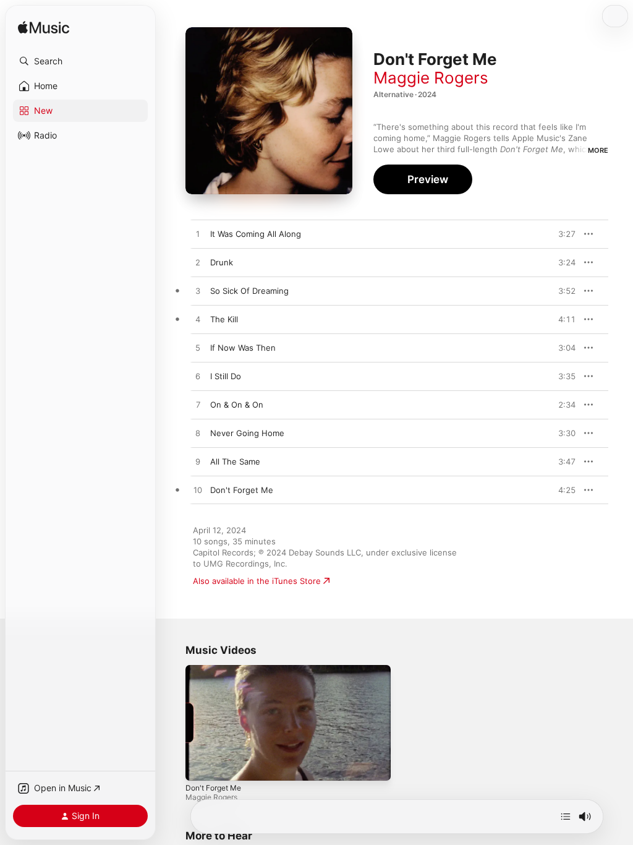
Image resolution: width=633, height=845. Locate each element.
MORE (598, 150)
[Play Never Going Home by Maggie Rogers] (197, 433)
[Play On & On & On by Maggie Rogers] (197, 405)
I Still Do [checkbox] (225, 376)
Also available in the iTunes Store (257, 581)
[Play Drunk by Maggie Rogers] (197, 262)
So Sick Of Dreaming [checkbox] (249, 291)
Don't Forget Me (213, 787)
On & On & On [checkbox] (236, 405)
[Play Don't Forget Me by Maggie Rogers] (197, 490)
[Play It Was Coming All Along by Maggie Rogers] (197, 234)
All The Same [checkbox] (235, 461)
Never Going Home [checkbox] (247, 433)
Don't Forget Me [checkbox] (241, 490)
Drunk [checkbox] (221, 262)
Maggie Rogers (430, 77)
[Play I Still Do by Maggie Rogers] (197, 376)
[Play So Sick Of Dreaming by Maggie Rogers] (197, 291)
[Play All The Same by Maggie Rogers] (197, 462)
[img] (43, 28)
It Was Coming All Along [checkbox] (255, 234)
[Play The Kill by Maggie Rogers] (197, 319)
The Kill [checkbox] (224, 319)
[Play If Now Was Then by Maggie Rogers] (197, 348)
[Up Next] (565, 816)
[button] (80, 61)
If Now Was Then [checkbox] (243, 348)
